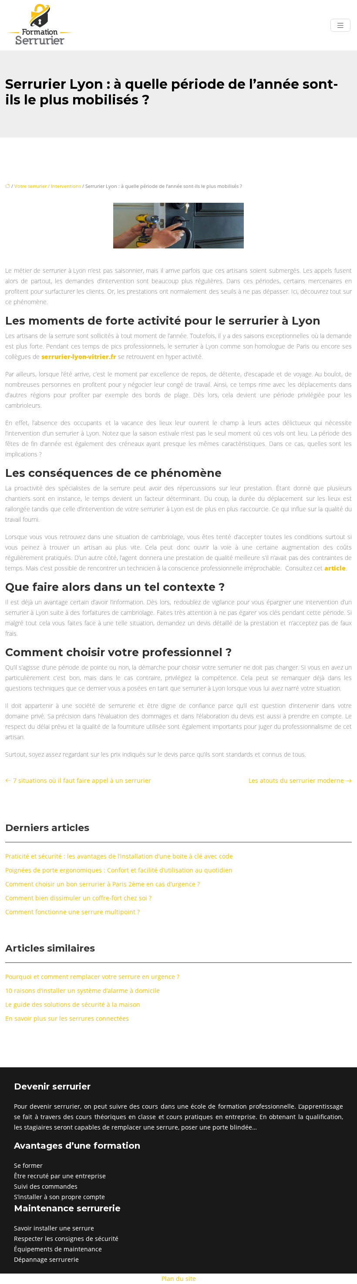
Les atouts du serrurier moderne (296, 780)
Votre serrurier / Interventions (47, 186)
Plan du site (179, 1278)
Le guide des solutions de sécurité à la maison (72, 1004)
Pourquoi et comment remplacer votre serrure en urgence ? (92, 976)
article (335, 568)
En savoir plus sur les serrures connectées (67, 1018)
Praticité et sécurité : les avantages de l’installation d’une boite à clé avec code (119, 856)
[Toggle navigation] (340, 25)
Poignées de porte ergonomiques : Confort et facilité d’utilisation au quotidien (118, 870)
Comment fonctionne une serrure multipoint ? (72, 912)
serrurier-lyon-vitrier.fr (78, 356)
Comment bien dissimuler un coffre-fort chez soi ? (78, 898)
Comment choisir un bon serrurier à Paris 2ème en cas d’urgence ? (102, 884)
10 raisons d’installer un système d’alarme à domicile (82, 990)
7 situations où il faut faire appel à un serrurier (82, 780)
